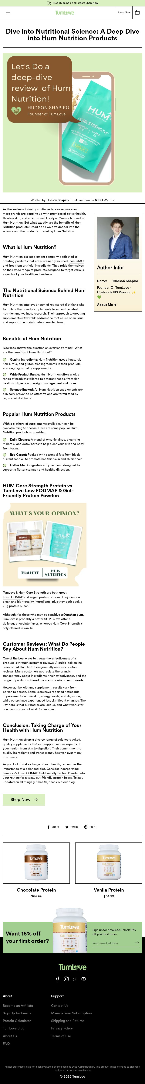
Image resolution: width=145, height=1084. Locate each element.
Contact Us (59, 1005)
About (7, 996)
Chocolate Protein (36, 890)
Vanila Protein (109, 890)
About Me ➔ (106, 304)
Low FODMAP (13, 597)
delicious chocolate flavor (20, 623)
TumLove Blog (13, 1028)
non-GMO (76, 261)
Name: (102, 281)
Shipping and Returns (67, 1020)
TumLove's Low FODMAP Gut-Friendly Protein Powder (41, 773)
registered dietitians (64, 304)
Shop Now (92, 3)
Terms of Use (61, 1036)
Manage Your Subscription (71, 1013)
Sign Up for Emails (17, 1013)
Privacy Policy (62, 1028)
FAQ (6, 1043)
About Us (10, 1036)
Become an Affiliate (18, 1005)
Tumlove (78, 1076)
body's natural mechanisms (44, 322)
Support (57, 996)
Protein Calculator (17, 1020)
